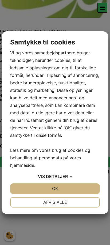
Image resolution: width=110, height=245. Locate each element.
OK (55, 188)
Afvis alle (55, 202)
